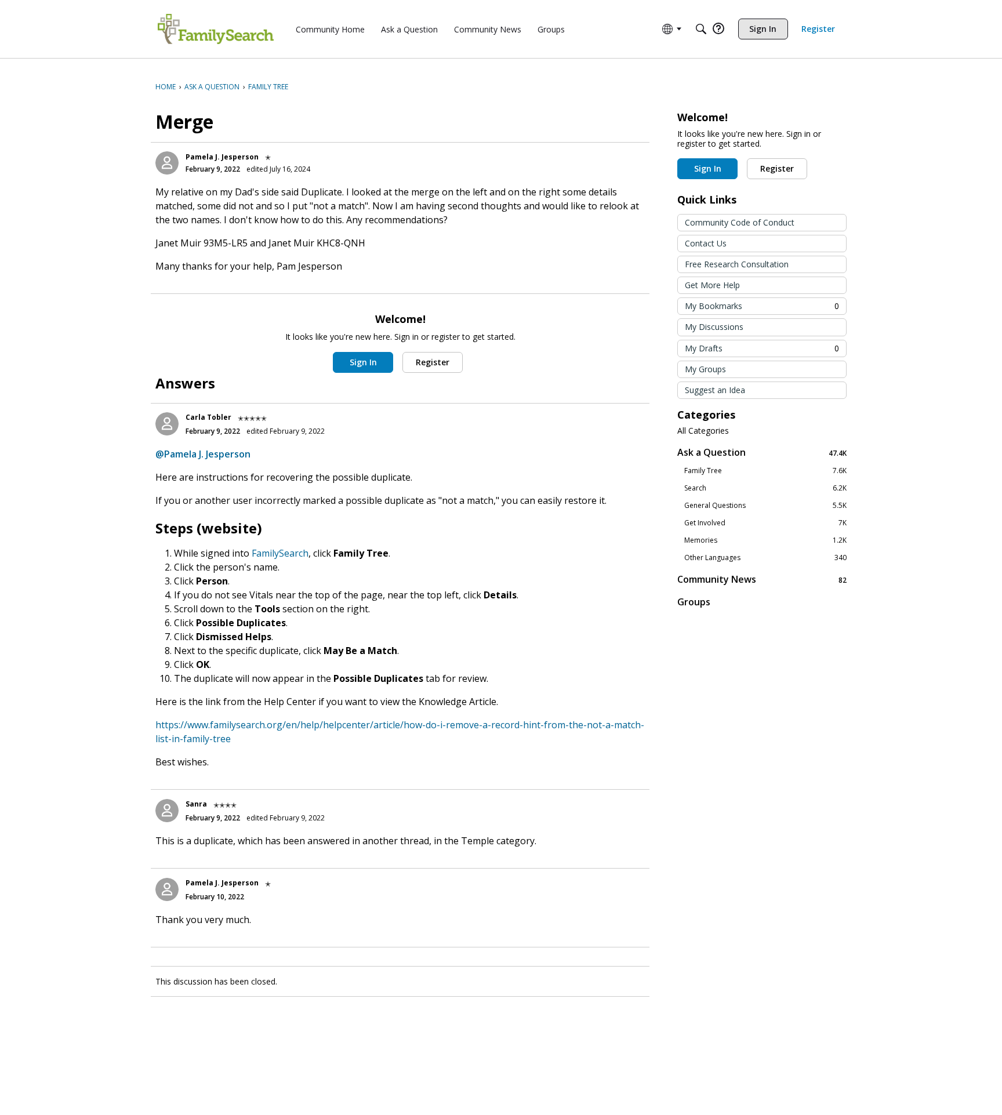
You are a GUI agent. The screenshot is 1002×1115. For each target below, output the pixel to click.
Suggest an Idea (715, 389)
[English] (216, 29)
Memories (765, 540)
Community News (762, 579)
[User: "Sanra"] (167, 810)
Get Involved (765, 523)
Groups (693, 602)
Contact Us (706, 243)
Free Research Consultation (737, 264)
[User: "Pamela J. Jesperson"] (167, 163)
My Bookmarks (762, 305)
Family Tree (765, 471)
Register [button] (432, 362)
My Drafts (762, 348)
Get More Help (712, 284)
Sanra (196, 804)
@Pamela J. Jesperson (203, 454)
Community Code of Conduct (739, 222)
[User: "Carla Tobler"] (167, 423)
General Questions (765, 505)
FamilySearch (280, 553)
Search (765, 488)
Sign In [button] (363, 362)
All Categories (703, 431)
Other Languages (765, 558)
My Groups (705, 369)
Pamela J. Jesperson (222, 157)
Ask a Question (762, 452)
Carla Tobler (208, 417)
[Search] (701, 29)
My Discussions (714, 326)
